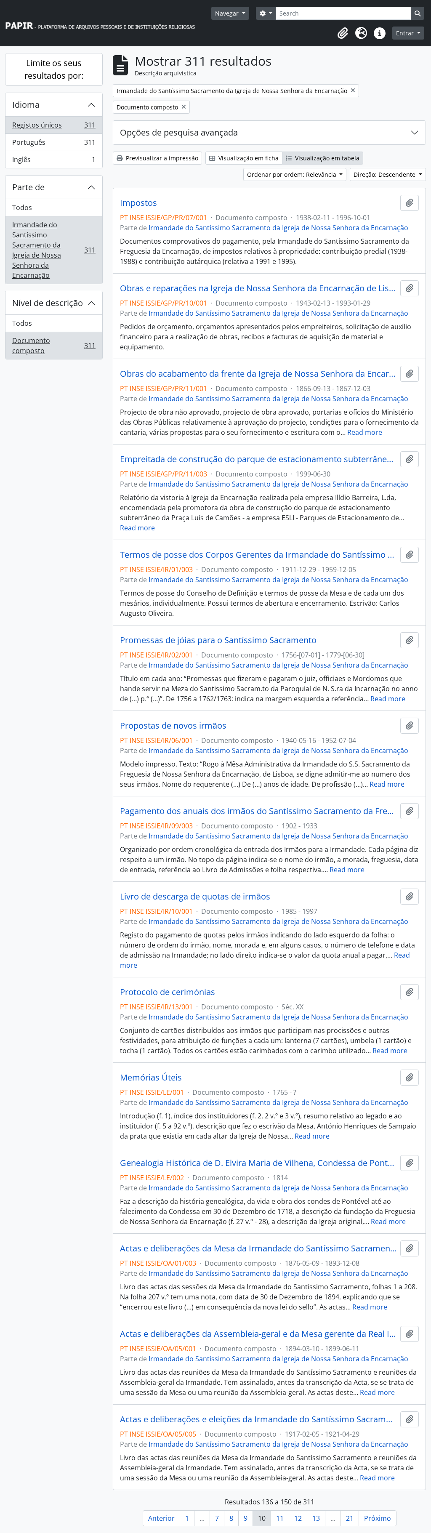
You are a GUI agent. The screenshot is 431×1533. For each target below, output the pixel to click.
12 (298, 1518)
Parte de (28, 187)
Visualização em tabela (326, 158)
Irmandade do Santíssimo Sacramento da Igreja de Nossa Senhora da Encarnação (54, 250)
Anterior (161, 1518)
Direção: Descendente (385, 174)
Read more (364, 432)
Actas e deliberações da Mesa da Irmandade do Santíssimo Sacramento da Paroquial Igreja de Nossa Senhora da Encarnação (258, 1248)
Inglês (54, 161)
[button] (342, 33)
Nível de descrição (47, 303)
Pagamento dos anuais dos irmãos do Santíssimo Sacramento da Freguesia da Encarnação (258, 811)
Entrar (405, 33)
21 (350, 1518)
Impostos (138, 203)
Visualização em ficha (248, 158)
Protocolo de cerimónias (167, 992)
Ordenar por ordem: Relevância (292, 174)
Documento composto (54, 345)
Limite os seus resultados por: (53, 69)
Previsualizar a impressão (161, 158)
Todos (22, 207)
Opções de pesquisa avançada (179, 132)
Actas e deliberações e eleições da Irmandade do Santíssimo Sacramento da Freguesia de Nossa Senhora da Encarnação (258, 1419)
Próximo (377, 1518)
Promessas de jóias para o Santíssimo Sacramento (218, 640)
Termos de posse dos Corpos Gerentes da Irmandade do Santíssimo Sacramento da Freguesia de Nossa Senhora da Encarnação (258, 555)
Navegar (227, 13)
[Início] (104, 23)
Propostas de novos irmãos (173, 726)
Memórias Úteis (151, 1078)
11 (280, 1518)
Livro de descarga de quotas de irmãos (195, 897)
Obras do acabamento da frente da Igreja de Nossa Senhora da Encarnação (258, 374)
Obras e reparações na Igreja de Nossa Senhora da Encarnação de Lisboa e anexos (258, 288)
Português (54, 144)
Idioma (26, 104)
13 (316, 1518)
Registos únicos (54, 127)
